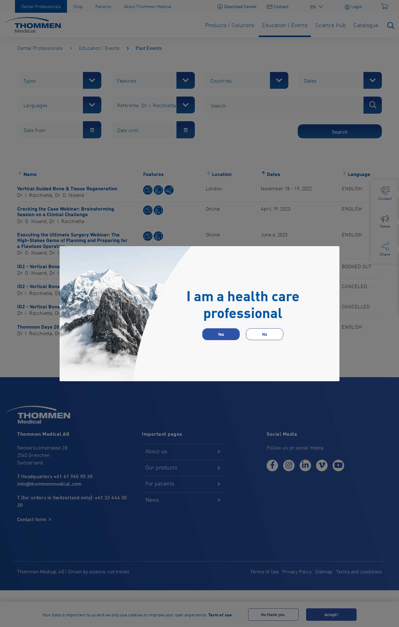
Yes (221, 334)
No (264, 334)
